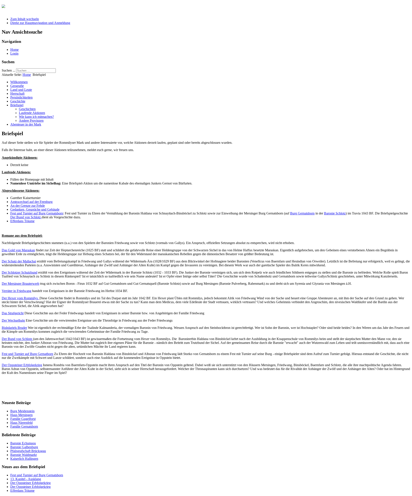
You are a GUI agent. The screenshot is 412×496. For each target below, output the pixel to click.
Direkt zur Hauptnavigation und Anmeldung (40, 23)
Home (14, 49)
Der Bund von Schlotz (26, 217)
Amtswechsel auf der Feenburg (31, 202)
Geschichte (17, 101)
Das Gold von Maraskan (18, 250)
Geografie (17, 86)
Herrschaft (17, 93)
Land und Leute (21, 89)
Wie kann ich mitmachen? (36, 116)
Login (14, 53)
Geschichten (27, 109)
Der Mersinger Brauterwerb (20, 283)
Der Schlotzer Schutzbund (19, 272)
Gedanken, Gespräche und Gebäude (34, 209)
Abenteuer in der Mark (25, 124)
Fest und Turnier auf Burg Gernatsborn (36, 213)
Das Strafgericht (13, 313)
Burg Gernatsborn (302, 213)
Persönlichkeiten (21, 97)
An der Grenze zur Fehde (27, 205)
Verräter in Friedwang (16, 291)
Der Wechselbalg (13, 320)
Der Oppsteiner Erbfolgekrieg (22, 365)
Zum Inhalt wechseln (24, 19)
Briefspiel (16, 105)
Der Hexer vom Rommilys (20, 298)
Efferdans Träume (22, 221)
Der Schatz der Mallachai (19, 261)
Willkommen (19, 82)
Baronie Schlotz (335, 213)
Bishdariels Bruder (14, 328)
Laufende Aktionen (32, 113)
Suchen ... (8, 70)
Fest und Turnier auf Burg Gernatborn (27, 354)
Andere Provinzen (31, 120)
